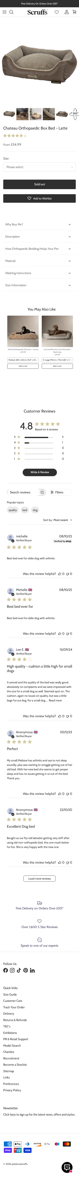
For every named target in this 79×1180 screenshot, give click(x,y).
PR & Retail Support (15, 1039)
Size (6, 158)
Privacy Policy (12, 1090)
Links (6, 1077)
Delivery (8, 1013)
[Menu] (4, 12)
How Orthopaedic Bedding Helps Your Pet (32, 249)
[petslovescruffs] (38, 12)
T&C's (6, 1026)
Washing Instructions (18, 273)
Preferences (11, 1084)
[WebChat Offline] (67, 1167)
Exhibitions (10, 1033)
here (13, 1114)
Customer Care (12, 1001)
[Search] (13, 12)
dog (35, 510)
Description (12, 236)
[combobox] (23, 360)
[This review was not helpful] (67, 574)
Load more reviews (39, 878)
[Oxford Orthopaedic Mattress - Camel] (23, 331)
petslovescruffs (19, 1163)
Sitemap (8, 1071)
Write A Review (40, 472)
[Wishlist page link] (57, 12)
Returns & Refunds (15, 1020)
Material (10, 261)
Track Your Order (14, 1007)
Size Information (15, 285)
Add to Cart (23, 366)
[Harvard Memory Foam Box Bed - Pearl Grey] (57, 331)
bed (24, 510)
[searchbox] (22, 492)
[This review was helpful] (59, 574)
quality (13, 510)
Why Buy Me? (14, 224)
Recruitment (11, 1058)
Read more (55, 700)
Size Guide (10, 994)
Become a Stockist (15, 1064)
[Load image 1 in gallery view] (39, 66)
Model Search (12, 1045)
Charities (8, 1052)
